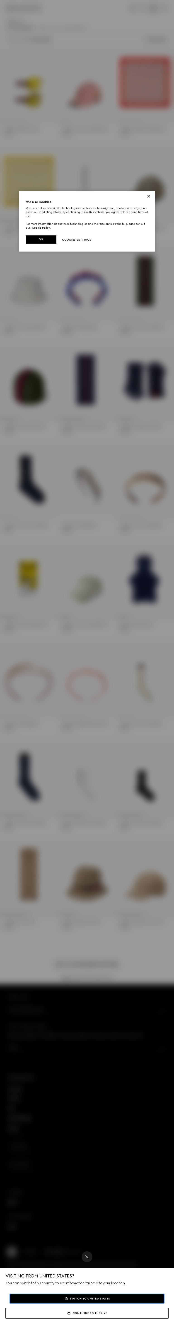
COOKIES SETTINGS (76, 239)
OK (41, 239)
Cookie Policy (41, 227)
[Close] (87, 1256)
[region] (87, 221)
